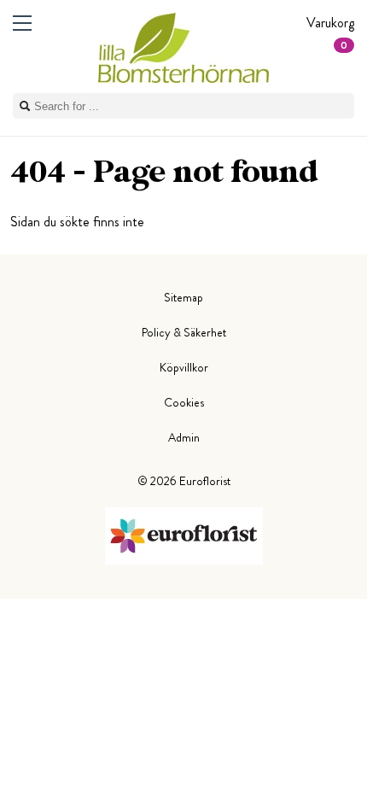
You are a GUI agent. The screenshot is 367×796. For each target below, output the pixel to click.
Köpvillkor (184, 367)
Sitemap (183, 297)
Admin (184, 437)
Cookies (184, 402)
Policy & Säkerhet (184, 332)
